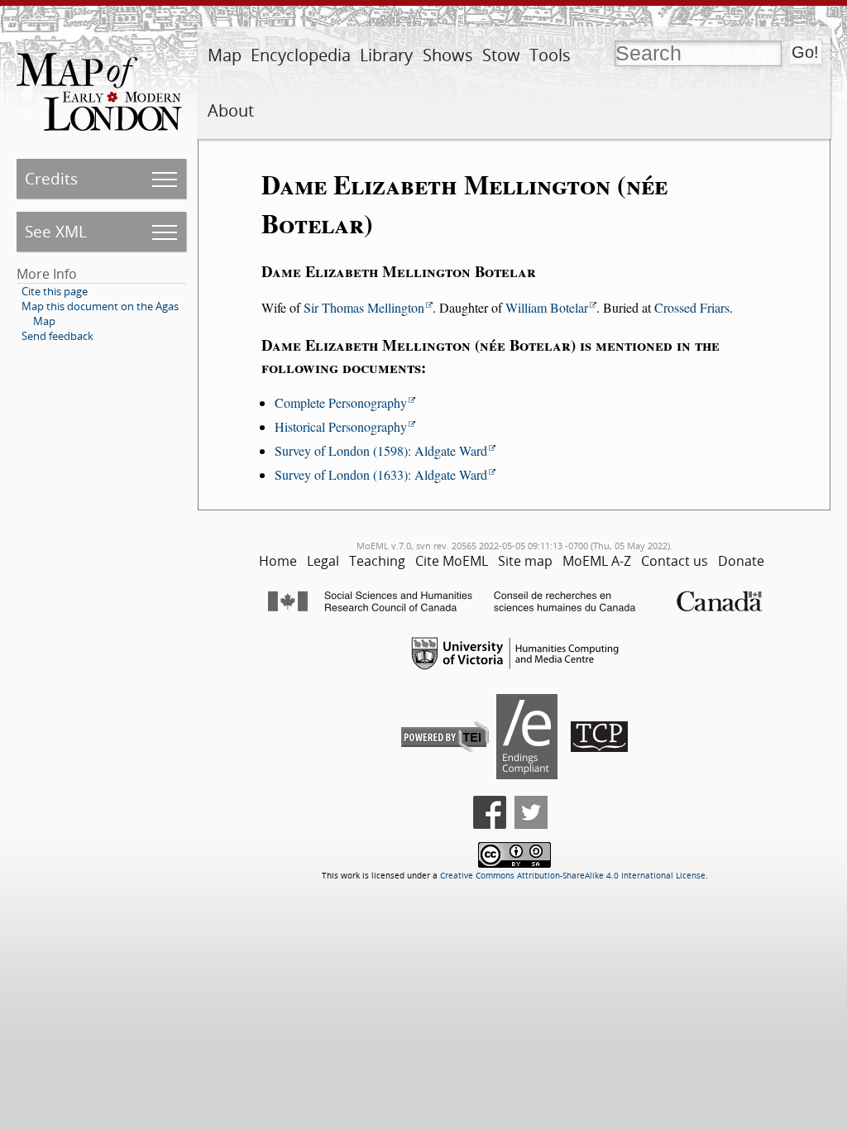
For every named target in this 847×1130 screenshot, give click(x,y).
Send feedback (57, 335)
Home (278, 561)
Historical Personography (341, 426)
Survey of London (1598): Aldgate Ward (381, 450)
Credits (51, 178)
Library (386, 55)
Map (225, 55)
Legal (323, 561)
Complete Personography (341, 402)
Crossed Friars (692, 307)
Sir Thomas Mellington (364, 307)
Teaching (377, 561)
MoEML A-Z (596, 561)
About (231, 110)
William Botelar (546, 307)
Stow (501, 55)
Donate (741, 561)
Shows (448, 55)
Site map (525, 561)
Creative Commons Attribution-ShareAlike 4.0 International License (573, 875)
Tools (550, 55)
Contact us (674, 561)
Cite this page (55, 291)
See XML (56, 231)
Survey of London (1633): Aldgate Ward (381, 474)
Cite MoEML (451, 561)
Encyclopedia (301, 55)
